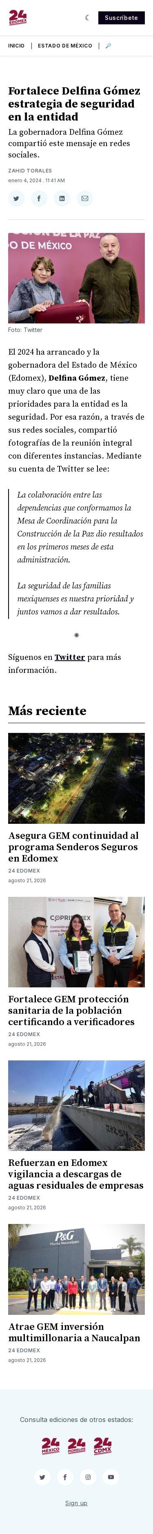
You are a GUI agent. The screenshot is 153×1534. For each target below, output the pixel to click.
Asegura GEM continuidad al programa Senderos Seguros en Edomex (73, 847)
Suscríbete (121, 17)
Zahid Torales (30, 171)
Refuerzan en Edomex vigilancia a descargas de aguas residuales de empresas (76, 1174)
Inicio (16, 46)
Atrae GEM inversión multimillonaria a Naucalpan (74, 1332)
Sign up (76, 1503)
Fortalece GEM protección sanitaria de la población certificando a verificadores (71, 1010)
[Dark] (88, 18)
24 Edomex (24, 871)
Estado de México (65, 46)
